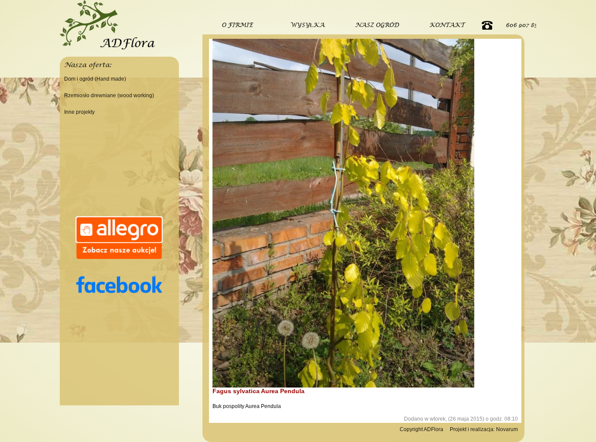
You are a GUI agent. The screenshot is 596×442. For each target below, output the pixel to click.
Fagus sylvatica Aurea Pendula (258, 391)
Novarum (507, 429)
